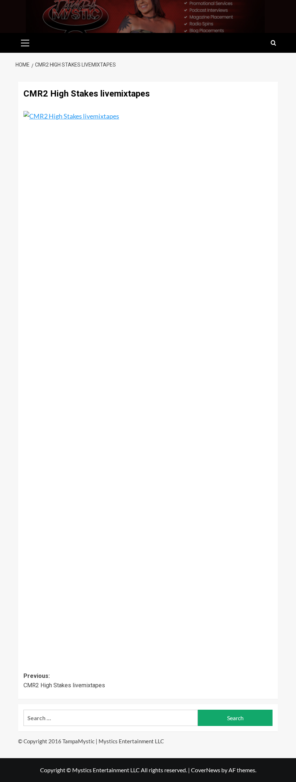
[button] (25, 42)
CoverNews (205, 769)
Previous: (64, 680)
